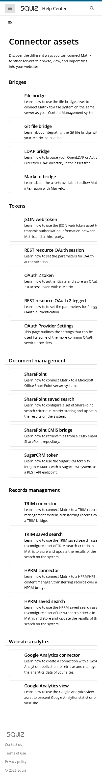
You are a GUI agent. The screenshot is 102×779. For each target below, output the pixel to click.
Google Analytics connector (52, 655)
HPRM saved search (44, 601)
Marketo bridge (40, 176)
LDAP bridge (37, 151)
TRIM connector (40, 503)
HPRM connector (41, 570)
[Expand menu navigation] (10, 23)
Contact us (13, 744)
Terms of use (15, 753)
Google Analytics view (46, 686)
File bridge (35, 96)
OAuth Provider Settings (49, 326)
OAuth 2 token (39, 275)
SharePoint (35, 374)
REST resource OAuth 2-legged (55, 300)
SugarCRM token (41, 455)
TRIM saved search (43, 534)
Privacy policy (15, 761)
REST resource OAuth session (54, 250)
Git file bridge (38, 126)
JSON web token (40, 219)
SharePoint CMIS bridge (48, 430)
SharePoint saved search (49, 399)
